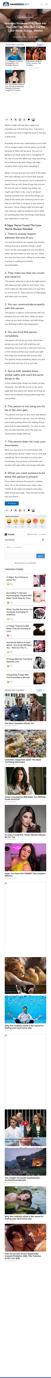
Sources (13, 503)
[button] (46, 4)
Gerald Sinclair (21, 37)
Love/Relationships (25, 17)
